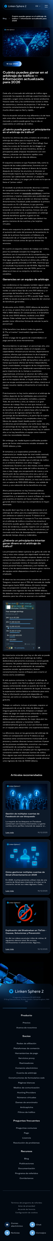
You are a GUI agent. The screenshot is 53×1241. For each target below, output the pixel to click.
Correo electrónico (17, 1224)
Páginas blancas (26, 1083)
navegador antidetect (31, 193)
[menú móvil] (46, 6)
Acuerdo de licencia (26, 1209)
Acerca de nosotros (26, 1027)
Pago (26, 1133)
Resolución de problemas (26, 1143)
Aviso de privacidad (26, 1206)
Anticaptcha (26, 1107)
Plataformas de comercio (27, 1048)
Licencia (26, 1138)
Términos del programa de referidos (26, 1203)
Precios (26, 1022)
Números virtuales (26, 1097)
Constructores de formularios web (27, 1078)
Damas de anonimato (26, 1102)
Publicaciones (26, 1163)
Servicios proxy (26, 1058)
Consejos (41, 1233)
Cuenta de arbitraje (26, 1073)
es (37, 6)
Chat (38, 1224)
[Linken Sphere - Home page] (15, 6)
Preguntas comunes (26, 1128)
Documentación (26, 1168)
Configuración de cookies (26, 1213)
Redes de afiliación (26, 1043)
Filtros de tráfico (26, 1112)
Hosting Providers (26, 1092)
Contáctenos (26, 1178)
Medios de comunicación (27, 1087)
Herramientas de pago (26, 1053)
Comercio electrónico (26, 1068)
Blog (5, 18)
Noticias (15, 1233)
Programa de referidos (26, 1173)
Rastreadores (26, 1063)
